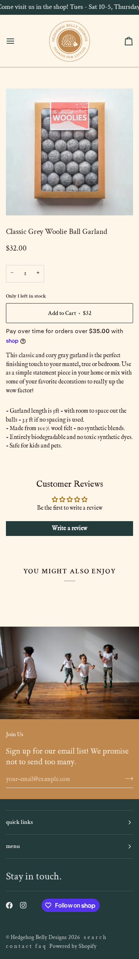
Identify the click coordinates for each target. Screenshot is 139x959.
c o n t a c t (19, 946)
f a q (40, 946)
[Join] (127, 778)
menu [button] (13, 846)
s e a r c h (95, 937)
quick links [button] (19, 822)
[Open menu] (17, 41)
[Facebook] (9, 905)
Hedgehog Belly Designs (39, 937)
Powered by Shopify (72, 946)
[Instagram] (23, 905)
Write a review (69, 528)
